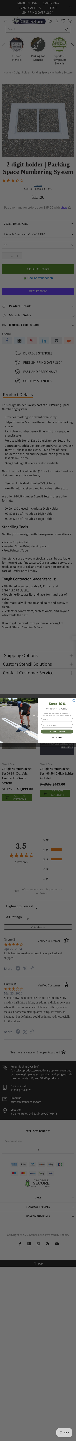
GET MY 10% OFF (57, 731)
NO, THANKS (57, 737)
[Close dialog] (74, 700)
